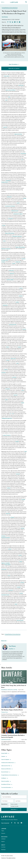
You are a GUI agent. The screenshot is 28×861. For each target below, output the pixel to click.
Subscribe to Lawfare (14, 68)
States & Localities (5, 781)
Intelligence (4, 778)
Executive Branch (5, 771)
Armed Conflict (4, 753)
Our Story (3, 847)
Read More (11, 648)
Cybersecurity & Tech (6, 765)
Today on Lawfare (14, 804)
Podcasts (3, 833)
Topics (2, 830)
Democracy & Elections (6, 768)
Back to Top (3, 640)
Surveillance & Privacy (6, 784)
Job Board (3, 838)
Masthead (3, 849)
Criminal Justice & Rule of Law (7, 762)
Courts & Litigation (5, 759)
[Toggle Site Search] (26, 2)
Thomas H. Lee (4, 712)
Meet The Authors (13, 64)
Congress (3, 756)
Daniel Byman (4, 689)
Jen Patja (15, 689)
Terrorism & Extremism (6, 787)
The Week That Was (14, 806)
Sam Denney (5, 16)
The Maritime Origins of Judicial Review (12, 710)
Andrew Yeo (10, 689)
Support (3, 841)
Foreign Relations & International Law (9, 7)
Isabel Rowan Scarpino (6, 739)
